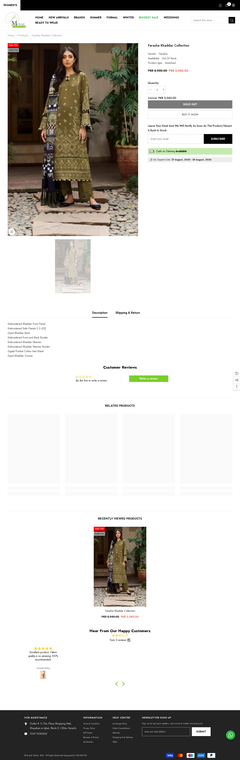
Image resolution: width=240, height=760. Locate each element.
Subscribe (218, 139)
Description (99, 313)
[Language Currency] (233, 5)
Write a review (148, 378)
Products (23, 35)
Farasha (163, 54)
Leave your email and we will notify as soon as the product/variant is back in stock (190, 128)
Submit (201, 731)
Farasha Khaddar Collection (120, 611)
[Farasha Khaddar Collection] (120, 567)
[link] (34, 488)
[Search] (213, 20)
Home (11, 35)
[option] (73, 139)
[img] (120, 635)
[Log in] (220, 5)
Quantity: (153, 83)
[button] (117, 683)
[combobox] (210, 20)
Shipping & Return (128, 313)
